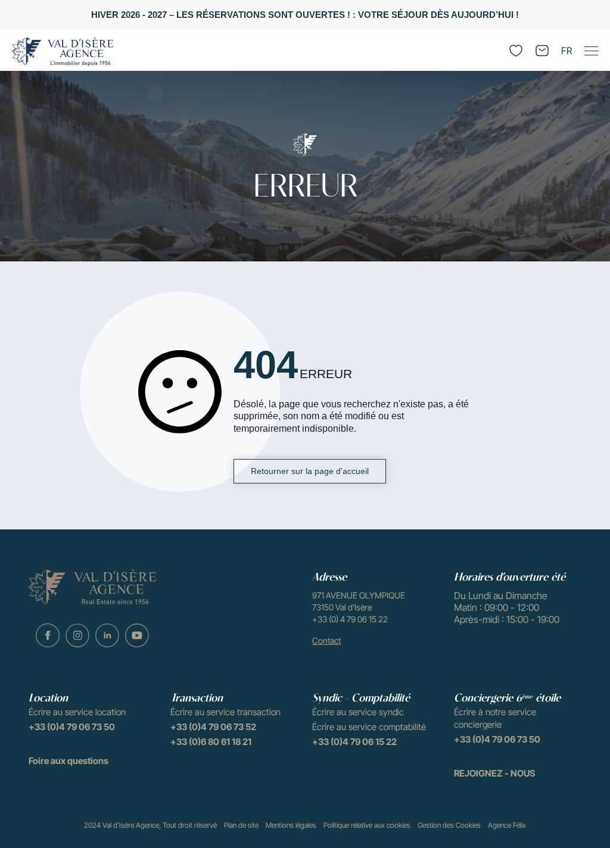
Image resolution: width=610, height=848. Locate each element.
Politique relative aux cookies (366, 825)
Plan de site (241, 825)
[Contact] (542, 50)
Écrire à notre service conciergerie (495, 718)
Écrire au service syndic (358, 712)
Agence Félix (507, 825)
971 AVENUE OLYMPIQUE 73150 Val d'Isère (358, 601)
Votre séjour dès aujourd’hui (435, 15)
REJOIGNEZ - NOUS (494, 773)
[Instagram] (77, 635)
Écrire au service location (77, 712)
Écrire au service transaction (225, 712)
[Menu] (591, 50)
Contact (326, 640)
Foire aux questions (68, 761)
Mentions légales (291, 825)
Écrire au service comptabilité (369, 727)
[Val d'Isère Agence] (62, 52)
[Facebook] (48, 635)
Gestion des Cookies (449, 825)
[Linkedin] (107, 635)
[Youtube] (137, 635)
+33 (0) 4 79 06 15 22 (350, 619)
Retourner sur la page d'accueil (310, 471)
